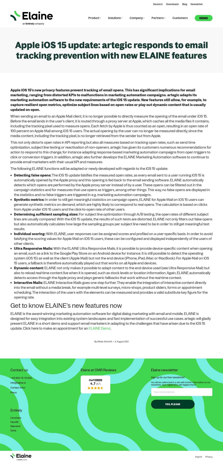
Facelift (14, 422)
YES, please (172, 404)
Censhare (15, 417)
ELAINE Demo (100, 328)
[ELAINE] (95, 392)
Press (13, 392)
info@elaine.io (18, 382)
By (103, 341)
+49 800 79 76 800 (21, 377)
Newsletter (197, 4)
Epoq (13, 430)
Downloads (172, 4)
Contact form (17, 387)
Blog (184, 4)
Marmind (15, 426)
